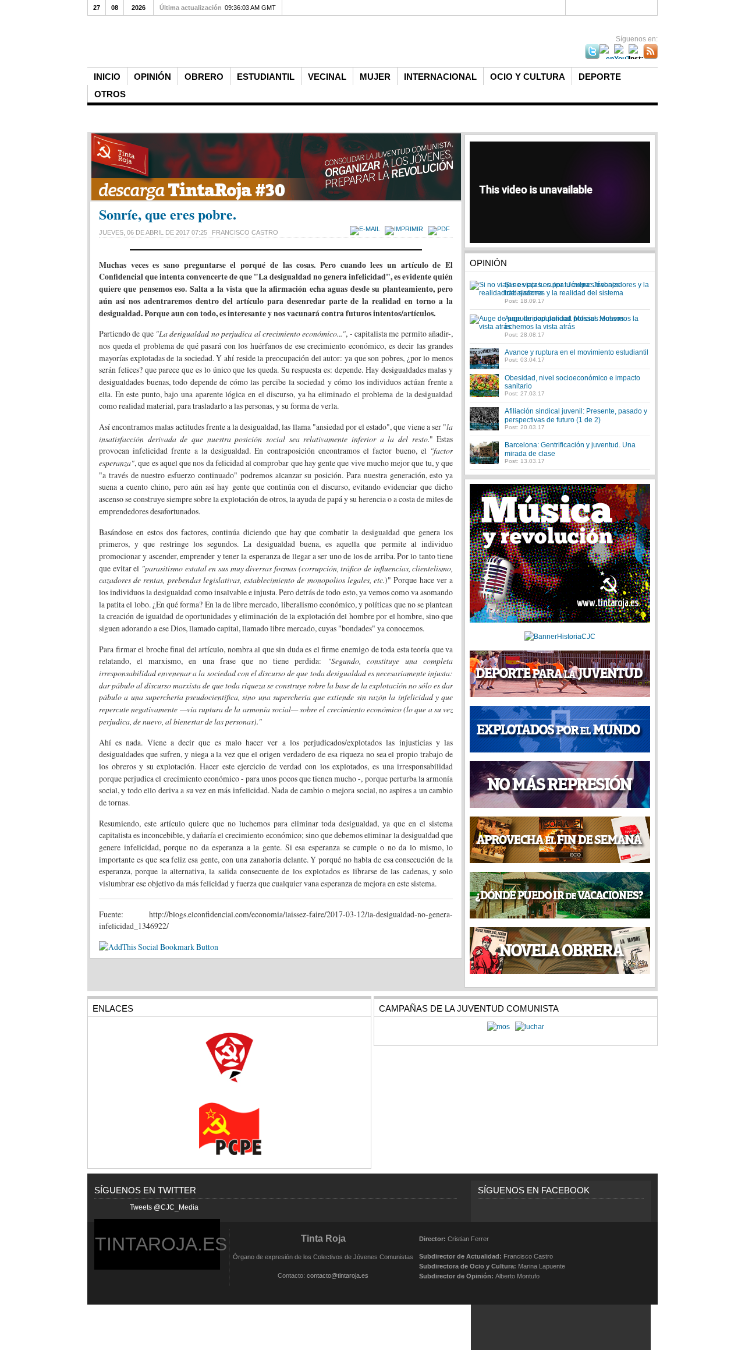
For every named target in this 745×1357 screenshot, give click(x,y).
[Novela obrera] (560, 971)
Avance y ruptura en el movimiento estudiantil (576, 352)
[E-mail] (366, 228)
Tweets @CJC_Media (164, 1207)
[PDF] (440, 228)
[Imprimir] (405, 228)
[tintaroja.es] (282, 42)
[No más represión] (560, 805)
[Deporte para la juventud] (560, 674)
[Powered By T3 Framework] (629, 1256)
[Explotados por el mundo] (560, 750)
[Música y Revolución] (560, 620)
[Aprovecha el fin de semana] (560, 861)
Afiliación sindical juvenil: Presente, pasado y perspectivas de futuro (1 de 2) (576, 415)
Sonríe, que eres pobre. (167, 214)
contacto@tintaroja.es (337, 1275)
